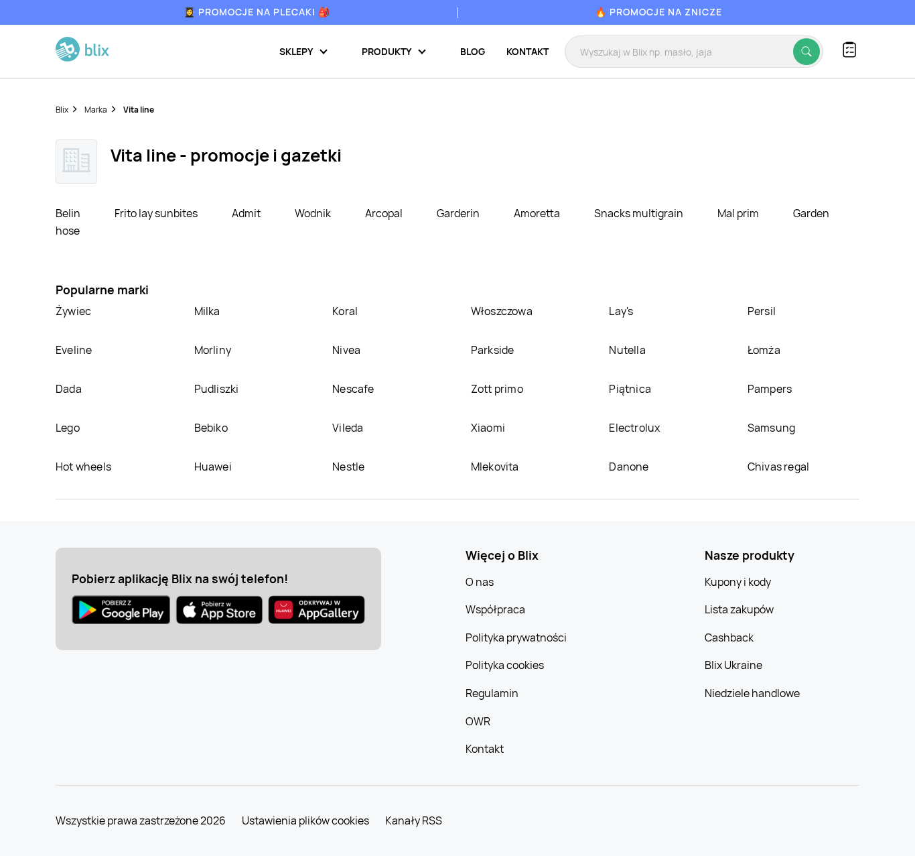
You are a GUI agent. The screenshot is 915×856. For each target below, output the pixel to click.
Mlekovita (495, 466)
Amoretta (538, 213)
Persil (762, 311)
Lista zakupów (739, 609)
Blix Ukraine (733, 665)
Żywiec (73, 311)
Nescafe (353, 388)
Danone (628, 466)
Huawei (213, 466)
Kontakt (527, 51)
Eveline (74, 350)
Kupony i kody (738, 581)
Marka (95, 109)
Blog (472, 51)
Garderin (459, 213)
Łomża (764, 350)
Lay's (621, 311)
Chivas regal (778, 466)
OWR (478, 721)
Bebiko (211, 427)
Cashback (729, 637)
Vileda (347, 427)
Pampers (770, 388)
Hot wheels (83, 466)
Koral (345, 311)
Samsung (771, 427)
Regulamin (492, 693)
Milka (207, 311)
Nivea (346, 350)
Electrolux (634, 427)
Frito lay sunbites (157, 213)
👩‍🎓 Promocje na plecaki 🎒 (257, 11)
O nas (480, 581)
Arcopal (385, 213)
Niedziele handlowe (752, 693)
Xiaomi (488, 427)
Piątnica (630, 388)
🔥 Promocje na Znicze (658, 11)
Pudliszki (216, 388)
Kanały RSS (413, 820)
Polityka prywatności (516, 637)
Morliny (212, 350)
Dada (69, 388)
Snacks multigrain (639, 213)
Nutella (627, 350)
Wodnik (314, 213)
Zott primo (497, 388)
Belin (69, 213)
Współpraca (495, 609)
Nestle (348, 466)
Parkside (492, 350)
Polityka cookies (505, 665)
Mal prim (739, 213)
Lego (68, 427)
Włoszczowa (502, 311)
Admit (247, 213)
